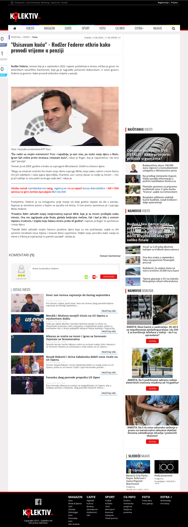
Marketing (45, 2)
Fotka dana (147, 500)
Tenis (34, 37)
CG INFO (120, 28)
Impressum (55, 2)
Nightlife (90, 500)
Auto (70, 521)
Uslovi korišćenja (33, 2)
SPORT (86, 28)
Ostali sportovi (111, 518)
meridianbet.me (37, 188)
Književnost (92, 512)
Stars (70, 500)
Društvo (127, 500)
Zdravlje (71, 509)
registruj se (60, 188)
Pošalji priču (20, 2)
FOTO (103, 28)
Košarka (108, 503)
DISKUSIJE (140, 290)
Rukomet (109, 512)
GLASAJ (152, 341)
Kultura (90, 503)
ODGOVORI (108, 276)
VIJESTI (30, 28)
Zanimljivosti (92, 509)
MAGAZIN (49, 28)
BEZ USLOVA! (58, 191)
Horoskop (164, 503)
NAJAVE (157, 28)
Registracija (163, 2)
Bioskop (90, 506)
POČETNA (15, 37)
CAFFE (68, 28)
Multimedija (165, 500)
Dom (70, 515)
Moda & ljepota (75, 503)
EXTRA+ (139, 28)
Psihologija (73, 512)
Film (88, 515)
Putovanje (72, 518)
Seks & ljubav (74, 524)
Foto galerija (147, 503)
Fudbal (108, 500)
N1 (119, 37)
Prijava (174, 2)
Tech (70, 506)
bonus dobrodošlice (93, 188)
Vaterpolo (109, 515)
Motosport (110, 509)
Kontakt (64, 2)
